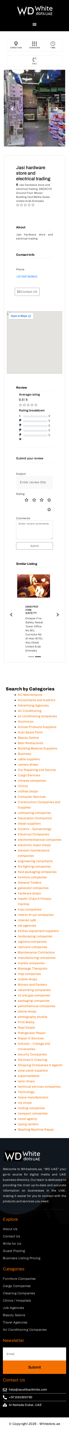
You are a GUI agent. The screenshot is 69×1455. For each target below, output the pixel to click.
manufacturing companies (37, 957)
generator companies (33, 888)
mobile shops (27, 979)
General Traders (29, 882)
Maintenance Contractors (36, 952)
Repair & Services (31, 1038)
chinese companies (32, 780)
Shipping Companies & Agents (40, 1065)
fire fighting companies (34, 866)
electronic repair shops (34, 845)
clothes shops (28, 791)
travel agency (27, 1118)
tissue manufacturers (33, 1097)
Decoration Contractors (35, 818)
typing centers (28, 1124)
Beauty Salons (28, 737)
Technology (26, 1092)
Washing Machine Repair (36, 1129)
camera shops (28, 764)
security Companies (32, 1054)
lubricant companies (32, 947)
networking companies (34, 990)
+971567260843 (26, 276)
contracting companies (34, 812)
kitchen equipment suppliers (38, 931)
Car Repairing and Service (37, 770)
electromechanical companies (40, 839)
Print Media (26, 1022)
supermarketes (28, 1075)
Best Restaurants (30, 743)
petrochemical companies (36, 1006)
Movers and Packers (32, 984)
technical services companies (39, 1086)
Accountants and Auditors (36, 700)
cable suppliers (29, 759)
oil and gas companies (34, 995)
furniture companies (32, 877)
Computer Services (32, 796)
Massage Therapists (32, 968)
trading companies (31, 1108)
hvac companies (29, 909)
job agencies (27, 925)
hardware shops (29, 893)
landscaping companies (35, 936)
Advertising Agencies (33, 705)
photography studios (33, 1016)
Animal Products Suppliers (37, 727)
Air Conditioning (29, 710)
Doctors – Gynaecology (35, 829)
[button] (34, 24)
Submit (34, 545)
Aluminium (26, 721)
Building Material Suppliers (37, 748)
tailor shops (26, 1081)
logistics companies (32, 941)
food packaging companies (37, 871)
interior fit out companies (36, 914)
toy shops (25, 1102)
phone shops (27, 1011)
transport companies (33, 1113)
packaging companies (34, 1000)
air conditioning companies (37, 716)
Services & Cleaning (32, 1059)
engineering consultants (35, 861)
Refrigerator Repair (32, 1033)
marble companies (31, 963)
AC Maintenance (30, 694)
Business (24, 753)
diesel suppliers (29, 823)
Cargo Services (29, 775)
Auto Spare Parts (30, 732)
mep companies (29, 973)
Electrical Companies (33, 834)
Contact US (28, 291)
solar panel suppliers (33, 1070)
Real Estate (26, 1027)
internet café (27, 920)
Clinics (23, 786)
